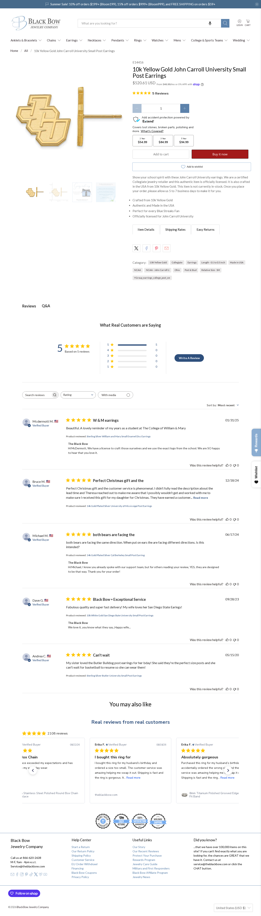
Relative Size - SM (210, 270)
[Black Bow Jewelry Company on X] (36, 875)
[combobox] (149, 23)
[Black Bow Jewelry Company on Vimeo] (40, 875)
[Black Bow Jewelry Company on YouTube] (45, 875)
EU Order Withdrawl (84, 864)
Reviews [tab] (29, 306)
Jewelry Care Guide (145, 864)
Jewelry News (141, 877)
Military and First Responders (151, 868)
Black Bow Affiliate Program (150, 872)
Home (14, 50)
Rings (138, 40)
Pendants (117, 40)
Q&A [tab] (46, 306)
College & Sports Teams (207, 40)
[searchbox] (36, 395)
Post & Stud (191, 270)
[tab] (146, 229)
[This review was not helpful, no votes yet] (234, 465)
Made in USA (236, 262)
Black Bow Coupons (84, 872)
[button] (210, 23)
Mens (177, 40)
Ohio (177, 270)
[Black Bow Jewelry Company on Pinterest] (26, 875)
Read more (200, 497)
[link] (44, 795)
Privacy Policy (80, 877)
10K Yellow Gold (158, 262)
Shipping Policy (81, 855)
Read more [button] (133, 778)
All (26, 50)
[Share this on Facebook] (146, 248)
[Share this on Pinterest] (156, 248)
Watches (158, 40)
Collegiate (177, 262)
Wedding (239, 40)
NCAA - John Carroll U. (158, 270)
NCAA (137, 270)
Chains (51, 40)
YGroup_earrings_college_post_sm (152, 277)
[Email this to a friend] (166, 248)
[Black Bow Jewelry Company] (41, 23)
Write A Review (189, 358)
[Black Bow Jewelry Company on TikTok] (31, 875)
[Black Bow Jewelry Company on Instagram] (22, 875)
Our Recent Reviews (146, 851)
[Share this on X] (136, 248)
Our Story (139, 847)
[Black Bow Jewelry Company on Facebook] (17, 875)
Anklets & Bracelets (24, 40)
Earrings (72, 40)
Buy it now (220, 154)
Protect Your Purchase (147, 855)
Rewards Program (144, 859)
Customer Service (83, 859)
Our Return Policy (83, 851)
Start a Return (81, 847)
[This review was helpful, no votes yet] (227, 465)
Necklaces (94, 40)
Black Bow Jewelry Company (33, 907)
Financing (78, 868)
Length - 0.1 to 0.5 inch (213, 262)
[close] (257, 4)
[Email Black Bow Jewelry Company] (12, 875)
